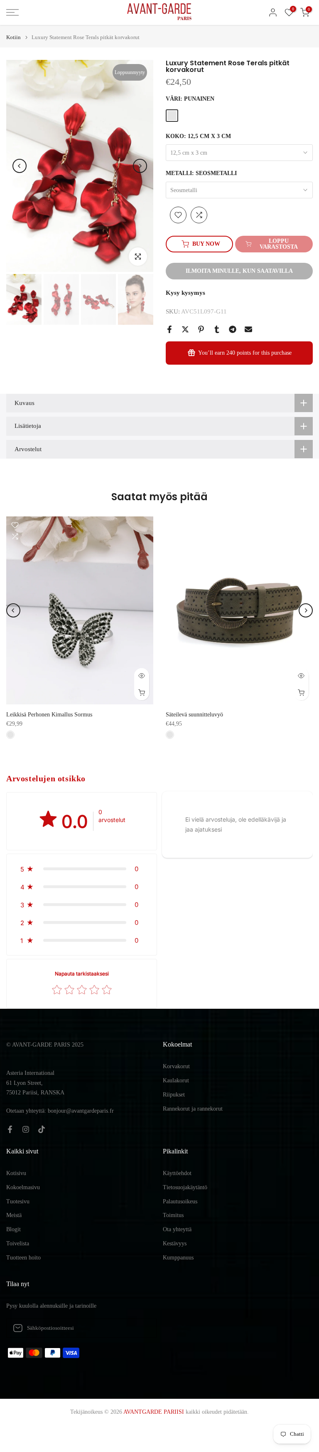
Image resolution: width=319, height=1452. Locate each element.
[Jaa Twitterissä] (185, 329)
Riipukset (174, 1094)
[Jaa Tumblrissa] (217, 329)
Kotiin (13, 37)
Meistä (14, 1215)
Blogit (13, 1229)
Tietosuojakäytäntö (185, 1187)
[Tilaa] (141, 1328)
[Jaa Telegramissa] (232, 329)
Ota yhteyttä (177, 1229)
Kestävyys (174, 1243)
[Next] (140, 166)
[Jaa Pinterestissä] (201, 329)
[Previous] (19, 166)
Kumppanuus (178, 1257)
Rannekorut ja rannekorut (193, 1109)
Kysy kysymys (185, 292)
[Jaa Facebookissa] (169, 329)
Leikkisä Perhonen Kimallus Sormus (49, 714)
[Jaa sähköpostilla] (248, 329)
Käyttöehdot (177, 1173)
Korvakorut (176, 1066)
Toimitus (173, 1215)
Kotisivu (16, 1173)
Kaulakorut (176, 1080)
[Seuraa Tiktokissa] (41, 1129)
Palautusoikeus (180, 1201)
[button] (81, 869)
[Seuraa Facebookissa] (10, 1129)
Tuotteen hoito (23, 1257)
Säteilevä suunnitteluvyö (194, 714)
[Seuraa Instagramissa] (25, 1129)
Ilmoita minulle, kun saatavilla (239, 271)
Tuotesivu (17, 1201)
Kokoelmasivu (23, 1187)
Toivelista (17, 1243)
